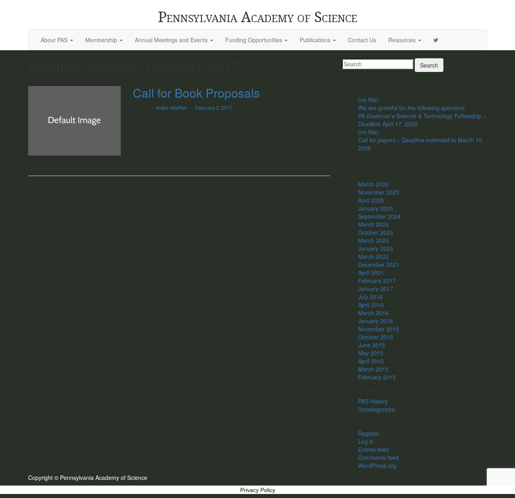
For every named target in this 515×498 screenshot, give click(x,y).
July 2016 (370, 297)
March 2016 (373, 313)
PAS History (373, 401)
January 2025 (375, 208)
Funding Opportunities (254, 40)
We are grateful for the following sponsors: (412, 108)
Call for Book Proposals (196, 92)
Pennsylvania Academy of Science (257, 17)
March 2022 (373, 256)
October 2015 (375, 337)
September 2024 (379, 216)
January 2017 (375, 289)
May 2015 (370, 353)
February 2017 (377, 281)
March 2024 (373, 224)
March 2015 (373, 369)
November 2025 (378, 192)
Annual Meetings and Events (172, 40)
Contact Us (362, 40)
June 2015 (371, 345)
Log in (366, 441)
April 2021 (371, 272)
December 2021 (378, 264)
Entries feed (373, 449)
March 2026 (373, 184)
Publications (316, 40)
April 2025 (371, 200)
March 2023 (373, 240)
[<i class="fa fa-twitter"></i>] (436, 40)
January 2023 (375, 248)
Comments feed (378, 457)
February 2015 (377, 377)
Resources (402, 40)
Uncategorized (376, 409)
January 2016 (375, 321)
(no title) (368, 100)
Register (368, 433)
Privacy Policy (257, 490)
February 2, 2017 (214, 107)
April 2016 (371, 305)
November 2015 (378, 329)
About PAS (55, 40)
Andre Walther (171, 107)
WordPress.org (377, 465)
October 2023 (375, 232)
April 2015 (371, 361)
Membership (102, 40)
